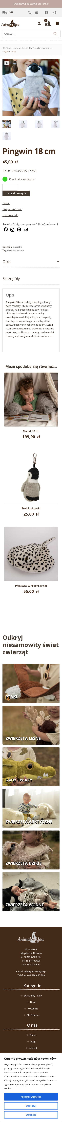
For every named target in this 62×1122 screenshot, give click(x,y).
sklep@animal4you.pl (35, 971)
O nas (33, 1035)
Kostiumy (33, 1008)
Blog (32, 1041)
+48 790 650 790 (36, 975)
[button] (6, 63)
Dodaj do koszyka (16, 193)
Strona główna (13, 48)
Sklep (24, 48)
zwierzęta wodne (15, 250)
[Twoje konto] (39, 23)
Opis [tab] (6, 261)
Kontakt (33, 1048)
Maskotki (46, 48)
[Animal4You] (10, 23)
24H (10, 12)
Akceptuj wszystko (31, 1096)
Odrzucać (31, 1114)
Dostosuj (31, 1105)
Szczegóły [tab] (11, 278)
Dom (33, 1002)
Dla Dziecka (34, 48)
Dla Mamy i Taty (33, 995)
